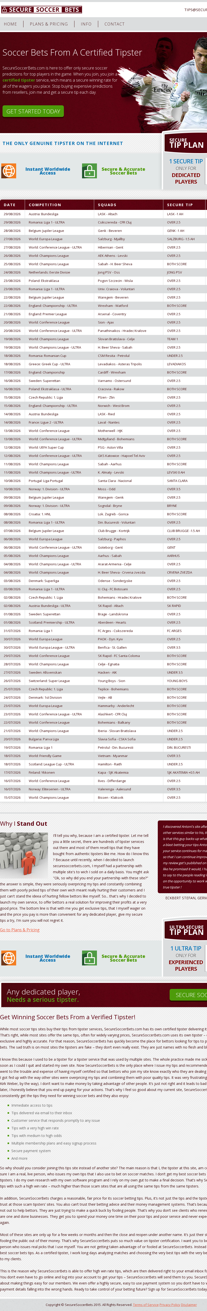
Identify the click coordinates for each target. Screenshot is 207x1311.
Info (86, 24)
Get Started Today (33, 111)
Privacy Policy (170, 1304)
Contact (115, 24)
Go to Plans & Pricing (20, 930)
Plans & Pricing (49, 24)
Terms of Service (146, 1304)
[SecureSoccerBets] (41, 9)
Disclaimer (189, 1304)
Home (10, 24)
